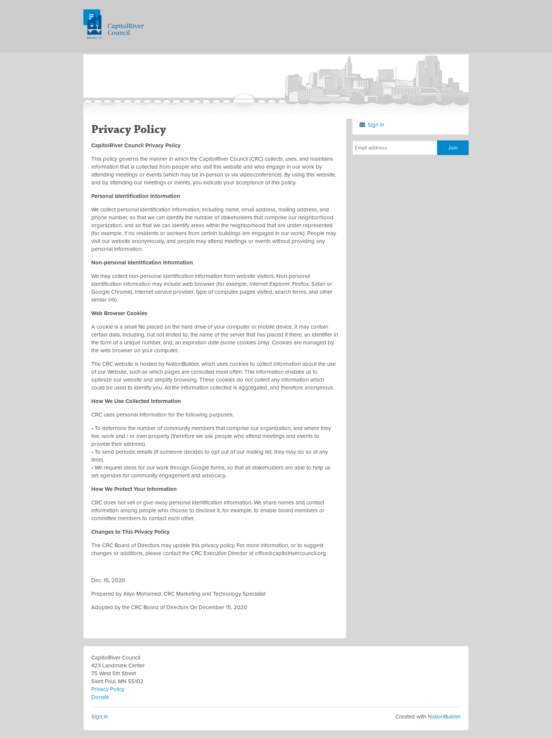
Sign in (99, 716)
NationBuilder (444, 716)
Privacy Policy (107, 689)
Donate (100, 697)
